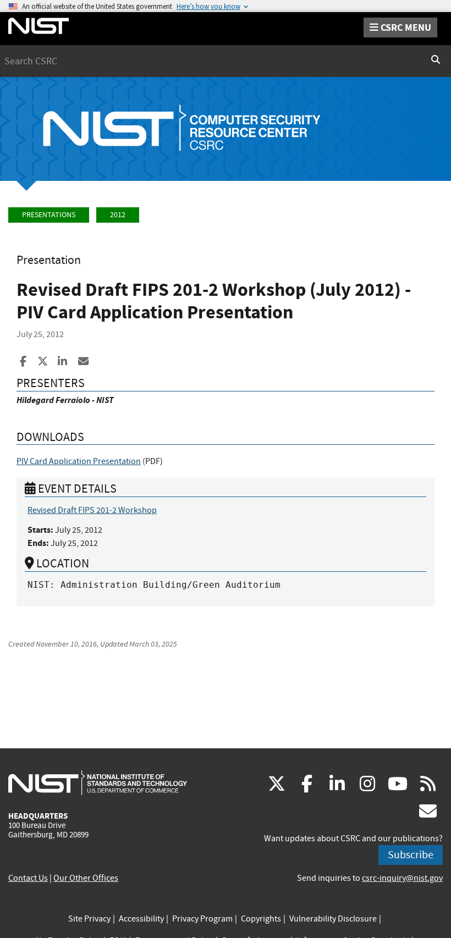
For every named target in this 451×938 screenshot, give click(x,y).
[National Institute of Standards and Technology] (97, 782)
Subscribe (410, 855)
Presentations (48, 214)
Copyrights (261, 918)
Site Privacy (89, 918)
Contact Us (28, 878)
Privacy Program (202, 918)
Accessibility (141, 918)
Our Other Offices (85, 878)
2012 (117, 214)
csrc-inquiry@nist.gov (402, 878)
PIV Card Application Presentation (78, 461)
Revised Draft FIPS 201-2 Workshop (92, 510)
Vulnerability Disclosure (333, 918)
